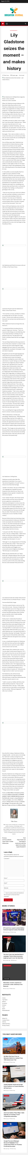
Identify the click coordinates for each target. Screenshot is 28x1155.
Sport (3, 1008)
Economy (4, 1003)
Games (5, 1039)
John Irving (13, 932)
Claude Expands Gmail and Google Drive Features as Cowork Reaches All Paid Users (14, 1086)
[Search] (26, 23)
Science (4, 1005)
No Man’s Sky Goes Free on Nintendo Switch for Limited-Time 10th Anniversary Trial (13, 1058)
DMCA (4, 1022)
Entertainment (13, 30)
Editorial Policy (6, 1023)
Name (6, 878)
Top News (4, 999)
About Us (4, 1018)
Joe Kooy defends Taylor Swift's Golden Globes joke (7, 840)
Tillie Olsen (6, 75)
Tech (3, 1006)
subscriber (15, 479)
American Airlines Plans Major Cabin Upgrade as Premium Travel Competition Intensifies (14, 1114)
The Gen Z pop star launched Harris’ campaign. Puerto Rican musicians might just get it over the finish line (13, 956)
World (4, 1001)
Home (3, 998)
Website (6, 888)
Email (5, 883)
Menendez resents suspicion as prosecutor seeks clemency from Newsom (12, 984)
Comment (7, 858)
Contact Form (5, 1020)
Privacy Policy (6, 1025)
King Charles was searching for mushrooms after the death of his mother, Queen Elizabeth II (20, 842)
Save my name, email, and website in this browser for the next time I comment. (14, 894)
